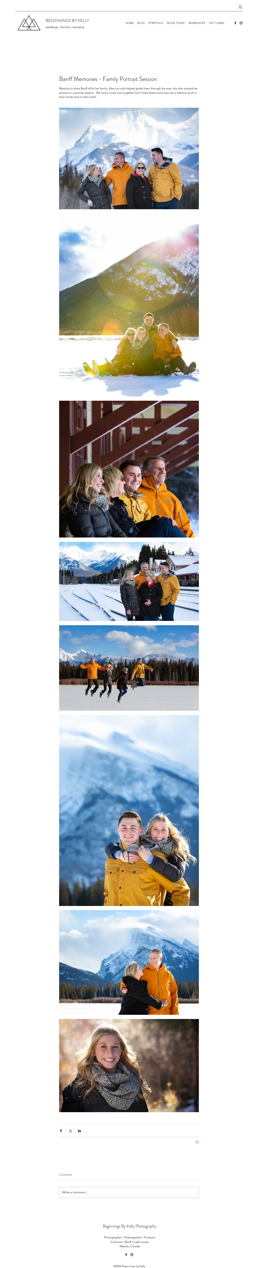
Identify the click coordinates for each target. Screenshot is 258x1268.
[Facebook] (235, 23)
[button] (240, 6)
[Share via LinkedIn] (79, 1131)
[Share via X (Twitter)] (70, 1131)
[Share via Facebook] (61, 1131)
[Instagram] (241, 23)
